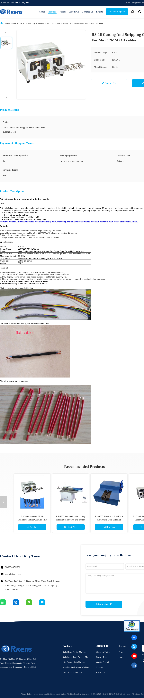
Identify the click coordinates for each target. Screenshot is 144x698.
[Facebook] (134, 637)
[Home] (11, 12)
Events (99, 11)
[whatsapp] (6, 604)
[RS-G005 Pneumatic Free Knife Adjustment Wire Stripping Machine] (103, 492)
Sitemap (99, 667)
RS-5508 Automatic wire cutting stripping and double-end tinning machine (65, 519)
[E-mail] (45, 604)
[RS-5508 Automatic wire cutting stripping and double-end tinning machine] (65, 492)
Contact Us (87, 11)
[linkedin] (134, 665)
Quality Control (102, 662)
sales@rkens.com (13, 574)
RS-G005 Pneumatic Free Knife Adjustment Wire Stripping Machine (103, 519)
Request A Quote (117, 11)
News (121, 657)
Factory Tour (101, 657)
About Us (74, 11)
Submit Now (102, 604)
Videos (62, 11)
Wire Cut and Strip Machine (31, 23)
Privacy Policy (26, 694)
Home (42, 11)
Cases (121, 652)
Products (52, 11)
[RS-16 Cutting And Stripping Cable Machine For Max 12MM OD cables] (51, 64)
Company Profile (103, 652)
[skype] (19, 604)
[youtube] (134, 656)
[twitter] (134, 647)
